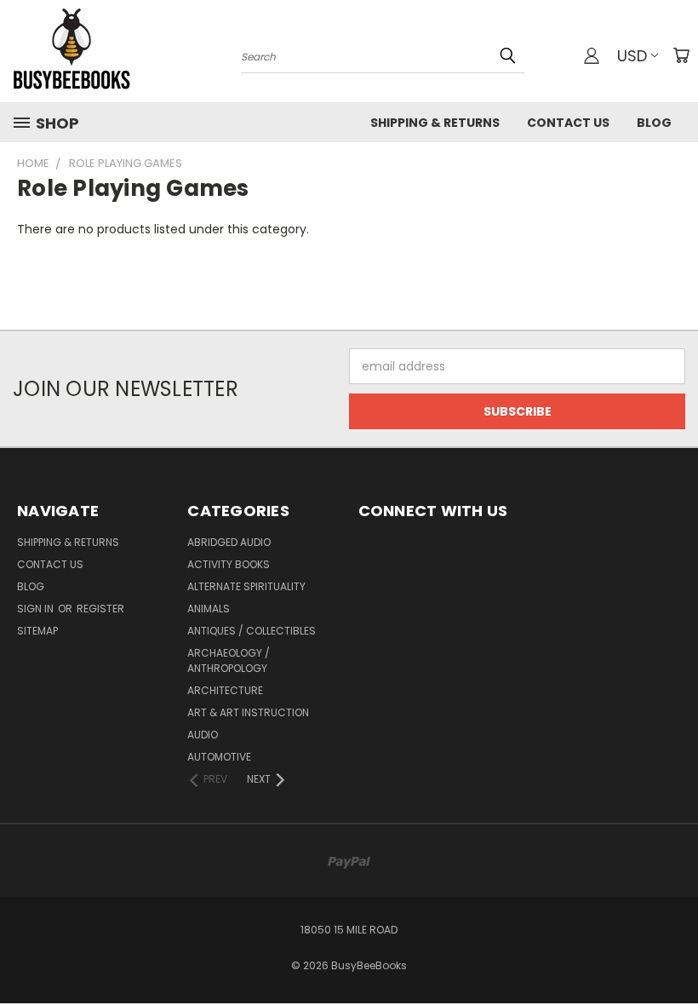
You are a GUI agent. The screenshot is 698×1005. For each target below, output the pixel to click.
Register (100, 608)
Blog (654, 122)
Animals (208, 608)
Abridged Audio (229, 542)
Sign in (36, 608)
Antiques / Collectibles (251, 630)
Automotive (219, 756)
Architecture (225, 690)
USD (632, 55)
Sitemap (37, 630)
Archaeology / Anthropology (228, 660)
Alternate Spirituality (246, 586)
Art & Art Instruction (248, 712)
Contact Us (568, 122)
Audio (202, 734)
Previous (672, 952)
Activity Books (228, 564)
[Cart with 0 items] (680, 55)
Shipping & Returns (435, 122)
